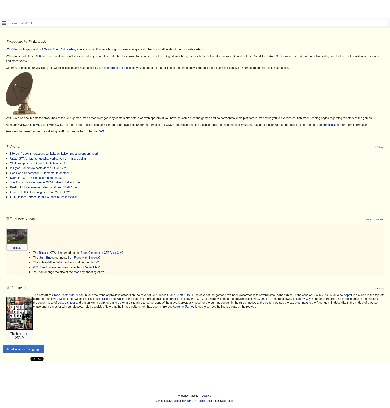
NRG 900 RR (262, 298)
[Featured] (7, 287)
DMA (59, 262)
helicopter (346, 295)
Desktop (206, 395)
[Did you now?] (7, 219)
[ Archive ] (379, 146)
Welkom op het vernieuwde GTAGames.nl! (37, 163)
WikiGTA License (196, 401)
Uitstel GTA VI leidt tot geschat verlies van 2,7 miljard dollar (48, 158)
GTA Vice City (113, 252)
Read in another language (23, 349)
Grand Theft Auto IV (65, 295)
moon (77, 272)
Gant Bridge (47, 257)
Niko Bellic (109, 298)
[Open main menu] (4, 23)
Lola (60, 302)
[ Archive (369, 219)
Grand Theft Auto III (180, 295)
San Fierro (75, 257)
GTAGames (42, 56)
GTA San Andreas (45, 267)
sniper (71, 302)
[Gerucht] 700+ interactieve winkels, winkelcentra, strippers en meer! (54, 153)
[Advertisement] (122, 9)
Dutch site (109, 56)
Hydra (93, 262)
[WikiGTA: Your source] (21, 113)
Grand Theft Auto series (59, 49)
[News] (7, 146)
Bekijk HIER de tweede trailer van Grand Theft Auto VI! (45, 187)
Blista (16, 247)
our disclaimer (332, 124)
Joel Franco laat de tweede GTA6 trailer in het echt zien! (46, 182)
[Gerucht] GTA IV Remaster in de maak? (36, 177)
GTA (154, 295)
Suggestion (379, 219)
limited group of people (116, 67)
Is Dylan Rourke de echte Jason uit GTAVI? (38, 168)
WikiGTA (11, 49)
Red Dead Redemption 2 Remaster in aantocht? (41, 173)
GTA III (54, 252)
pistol (121, 302)
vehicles (94, 267)
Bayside (93, 257)
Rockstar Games (183, 306)
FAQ (101, 131)
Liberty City (303, 298)
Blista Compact (90, 252)
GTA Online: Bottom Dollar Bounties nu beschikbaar (43, 197)
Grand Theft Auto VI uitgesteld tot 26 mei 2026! (40, 192)
